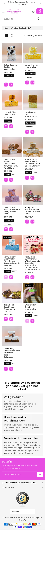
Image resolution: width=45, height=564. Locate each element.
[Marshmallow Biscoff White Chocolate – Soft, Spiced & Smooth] (33, 147)
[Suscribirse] (40, 474)
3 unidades (9, 76)
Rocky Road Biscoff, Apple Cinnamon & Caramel (10, 308)
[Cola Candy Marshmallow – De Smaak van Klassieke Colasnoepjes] (12, 336)
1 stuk (14, 174)
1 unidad (8, 79)
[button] (4, 11)
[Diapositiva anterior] (5, 3)
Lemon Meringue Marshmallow (32, 66)
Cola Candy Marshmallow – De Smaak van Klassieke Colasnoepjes (12, 352)
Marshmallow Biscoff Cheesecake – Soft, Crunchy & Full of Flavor (11, 163)
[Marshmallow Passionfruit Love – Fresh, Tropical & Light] (12, 195)
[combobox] (22, 19)
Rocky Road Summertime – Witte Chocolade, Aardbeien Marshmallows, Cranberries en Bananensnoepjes (32, 263)
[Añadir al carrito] (6, 84)
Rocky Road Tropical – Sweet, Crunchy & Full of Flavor (32, 210)
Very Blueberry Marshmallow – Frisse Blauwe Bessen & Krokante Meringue (12, 261)
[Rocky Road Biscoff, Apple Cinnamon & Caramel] (12, 293)
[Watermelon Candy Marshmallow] (33, 293)
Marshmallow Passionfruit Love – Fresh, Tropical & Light (12, 210)
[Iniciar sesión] (33, 11)
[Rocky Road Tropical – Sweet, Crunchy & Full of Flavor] (33, 195)
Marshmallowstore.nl (19, 517)
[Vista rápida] (11, 84)
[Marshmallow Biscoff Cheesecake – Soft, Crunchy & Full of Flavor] (12, 147)
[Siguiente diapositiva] (40, 3)
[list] (11, 35)
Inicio (6, 28)
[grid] (6, 35)
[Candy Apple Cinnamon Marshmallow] (33, 100)
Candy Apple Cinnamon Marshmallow (30, 114)
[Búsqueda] (38, 19)
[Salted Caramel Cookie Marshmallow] (12, 53)
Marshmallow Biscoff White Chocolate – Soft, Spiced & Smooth (32, 162)
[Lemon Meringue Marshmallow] (33, 53)
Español (15, 511)
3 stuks (7, 174)
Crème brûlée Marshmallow (10, 113)
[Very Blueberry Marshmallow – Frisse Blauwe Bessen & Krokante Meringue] (12, 245)
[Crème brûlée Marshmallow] (12, 100)
